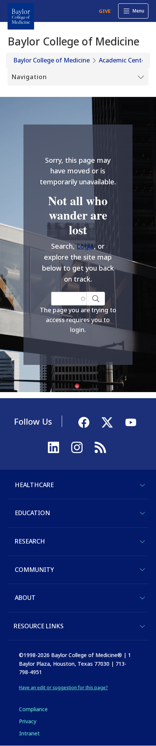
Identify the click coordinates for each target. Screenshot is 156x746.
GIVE (105, 11)
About (25, 597)
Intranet (29, 733)
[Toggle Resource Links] (142, 626)
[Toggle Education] (142, 513)
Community (34, 569)
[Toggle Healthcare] (142, 485)
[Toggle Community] (142, 570)
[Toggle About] (142, 598)
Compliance (33, 709)
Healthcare (34, 485)
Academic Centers (124, 60)
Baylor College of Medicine (52, 60)
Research (30, 541)
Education (32, 513)
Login (85, 246)
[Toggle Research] (142, 542)
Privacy (27, 721)
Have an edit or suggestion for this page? (63, 687)
